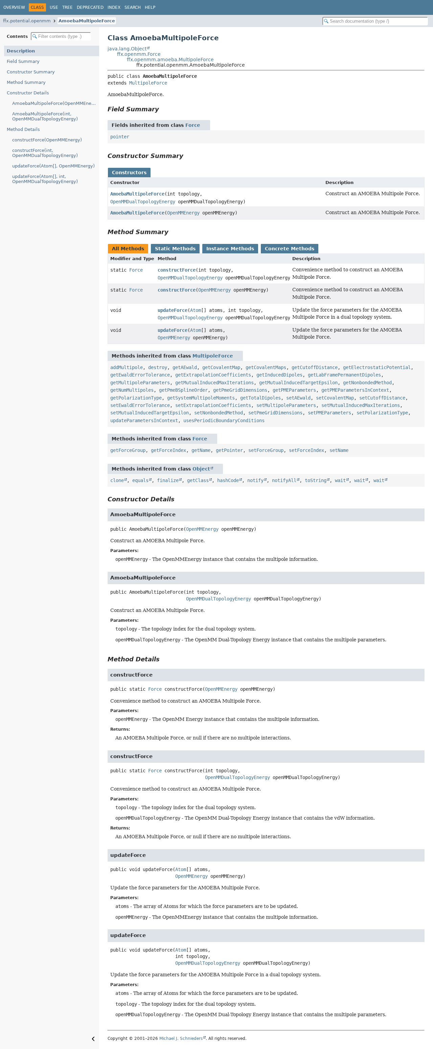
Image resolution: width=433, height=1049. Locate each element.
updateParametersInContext (144, 420)
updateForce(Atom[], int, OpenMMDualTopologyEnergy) (45, 179)
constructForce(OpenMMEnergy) (47, 139)
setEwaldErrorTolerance (140, 405)
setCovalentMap (335, 398)
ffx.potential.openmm (27, 20)
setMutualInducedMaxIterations (360, 405)
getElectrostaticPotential (377, 367)
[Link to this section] (163, 109)
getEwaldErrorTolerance (140, 375)
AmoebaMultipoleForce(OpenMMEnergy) (55, 103)
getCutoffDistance (315, 367)
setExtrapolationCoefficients (213, 405)
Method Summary (26, 82)
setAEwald (298, 398)
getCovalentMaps (266, 367)
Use (54, 7)
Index (114, 7)
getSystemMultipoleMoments (201, 398)
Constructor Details (28, 92)
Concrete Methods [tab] (289, 248)
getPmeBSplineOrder (183, 390)
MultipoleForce (148, 83)
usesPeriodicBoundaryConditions (224, 420)
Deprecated (90, 7)
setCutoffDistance (382, 398)
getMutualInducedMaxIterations (214, 382)
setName (338, 450)
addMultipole (126, 367)
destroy (157, 367)
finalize (168, 480)
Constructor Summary (31, 71)
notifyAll (284, 480)
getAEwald (185, 367)
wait (340, 480)
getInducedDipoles (279, 375)
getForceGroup (127, 450)
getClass (198, 480)
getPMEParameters (294, 390)
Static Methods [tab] (175, 248)
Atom (195, 310)
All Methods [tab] (128, 248)
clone (117, 480)
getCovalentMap (221, 367)
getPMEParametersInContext (355, 390)
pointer (119, 136)
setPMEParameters (329, 412)
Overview (14, 7)
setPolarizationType (382, 412)
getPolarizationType (136, 398)
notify (255, 480)
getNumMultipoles (132, 390)
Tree (67, 7)
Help (150, 7)
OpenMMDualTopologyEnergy (142, 201)
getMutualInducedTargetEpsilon (298, 382)
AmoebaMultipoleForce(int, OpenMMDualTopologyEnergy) (45, 116)
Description (21, 50)
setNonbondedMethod (218, 412)
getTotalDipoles (260, 398)
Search (132, 7)
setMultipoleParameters (286, 405)
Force (192, 125)
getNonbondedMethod (367, 382)
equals (140, 480)
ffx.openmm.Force (139, 54)
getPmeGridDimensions (240, 390)
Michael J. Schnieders (181, 1038)
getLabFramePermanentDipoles (344, 375)
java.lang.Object (127, 48)
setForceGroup (265, 450)
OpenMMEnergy (183, 212)
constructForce (177, 270)
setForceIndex (306, 450)
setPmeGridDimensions (275, 412)
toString (315, 480)
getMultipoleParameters (140, 382)
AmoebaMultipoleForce (87, 20)
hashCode (228, 480)
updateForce (172, 310)
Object (201, 469)
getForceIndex (168, 450)
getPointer (229, 450)
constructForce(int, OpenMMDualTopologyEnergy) (45, 153)
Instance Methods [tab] (230, 248)
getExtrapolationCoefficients (213, 375)
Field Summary (23, 61)
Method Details (23, 129)
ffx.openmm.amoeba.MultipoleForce (170, 59)
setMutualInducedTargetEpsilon (149, 412)
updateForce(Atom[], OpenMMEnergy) (53, 165)
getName (200, 450)
